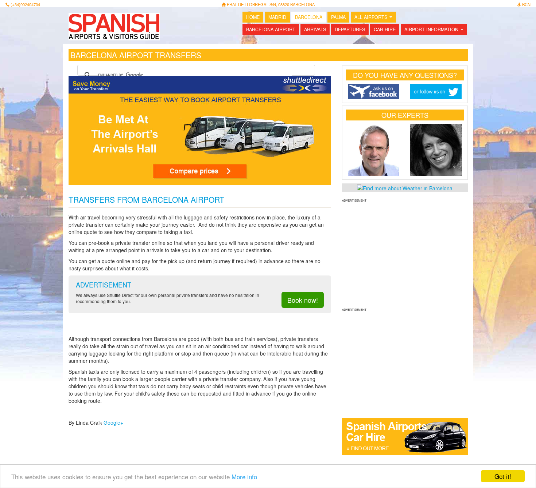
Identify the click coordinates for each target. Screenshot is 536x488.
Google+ (113, 422)
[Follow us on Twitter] (436, 91)
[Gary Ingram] (374, 150)
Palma (338, 17)
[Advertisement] (405, 254)
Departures (350, 29)
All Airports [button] (374, 18)
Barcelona (308, 17)
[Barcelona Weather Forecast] (405, 187)
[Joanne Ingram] (436, 150)
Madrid (277, 17)
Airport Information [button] (435, 30)
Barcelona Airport (270, 29)
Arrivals (315, 29)
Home (253, 17)
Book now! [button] (302, 300)
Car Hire (385, 29)
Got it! (502, 476)
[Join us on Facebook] (374, 91)
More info (244, 476)
